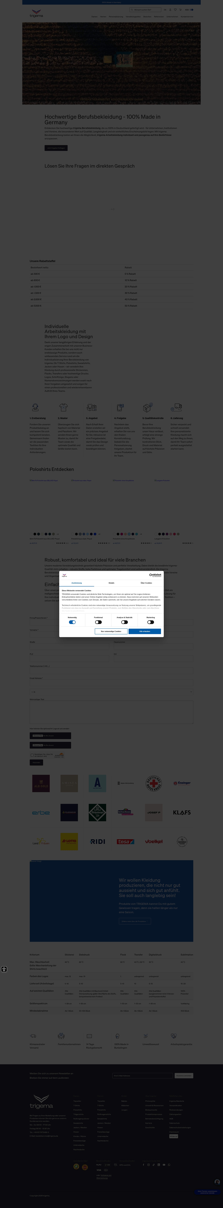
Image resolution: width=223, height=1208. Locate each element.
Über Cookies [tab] (146, 583)
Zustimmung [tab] (77, 583)
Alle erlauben (144, 631)
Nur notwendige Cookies (111, 631)
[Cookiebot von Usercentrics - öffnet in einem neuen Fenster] (151, 575)
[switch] (98, 622)
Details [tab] (111, 583)
